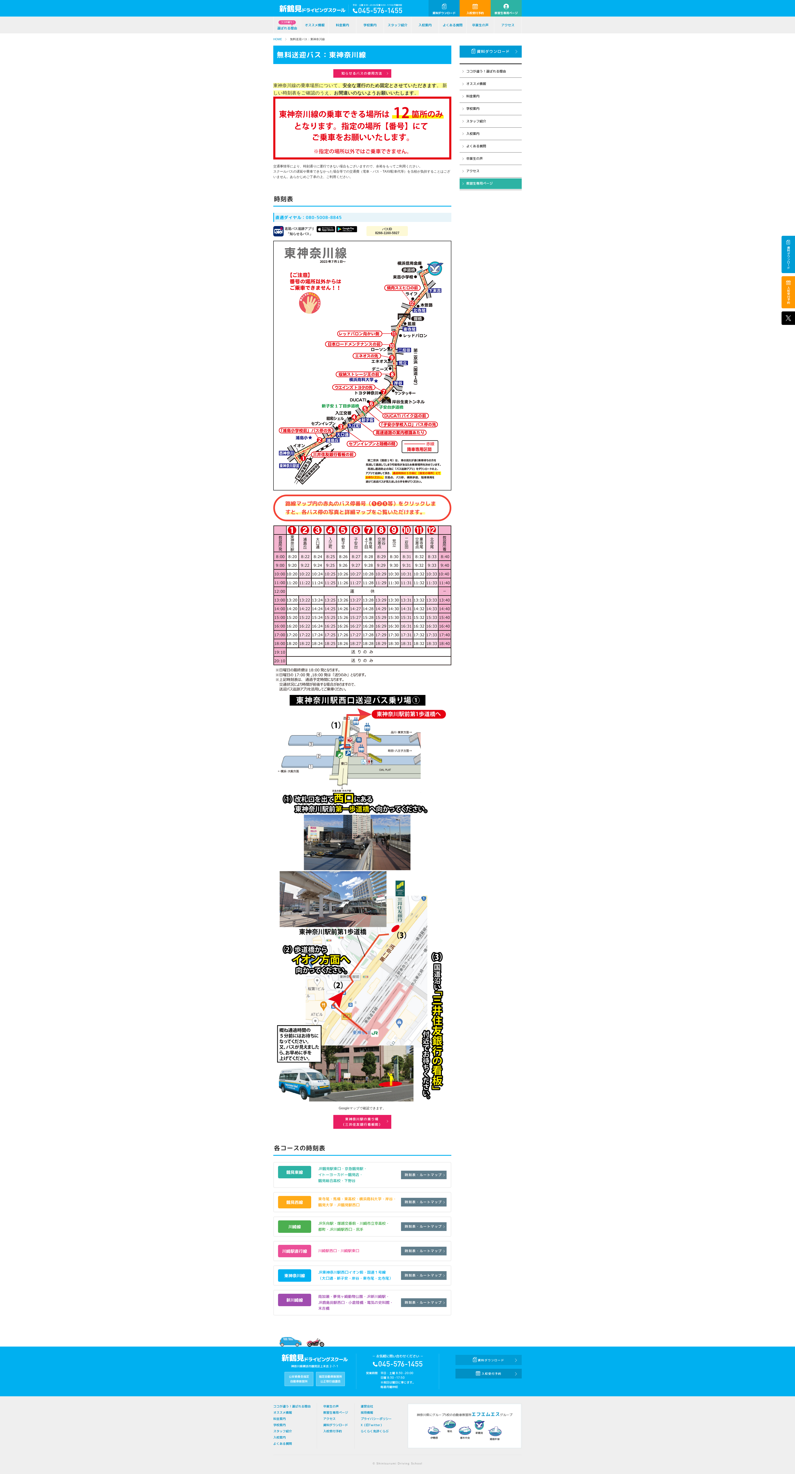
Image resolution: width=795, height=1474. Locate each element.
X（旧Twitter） (372, 1425)
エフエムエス (485, 1414)
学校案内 (370, 25)
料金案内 (342, 25)
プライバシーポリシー (376, 1419)
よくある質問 (453, 25)
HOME (277, 39)
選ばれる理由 (287, 25)
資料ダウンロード (444, 13)
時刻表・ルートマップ (423, 1175)
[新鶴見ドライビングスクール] (313, 9)
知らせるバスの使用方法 (361, 73)
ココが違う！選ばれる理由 (486, 71)
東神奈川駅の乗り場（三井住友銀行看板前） (361, 1122)
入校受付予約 (475, 13)
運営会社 (367, 1406)
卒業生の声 (480, 25)
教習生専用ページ (506, 13)
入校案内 (425, 25)
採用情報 (367, 1412)
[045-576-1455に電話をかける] (377, 11)
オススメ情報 (315, 25)
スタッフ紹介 (397, 25)
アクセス (507, 25)
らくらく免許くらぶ (375, 1431)
